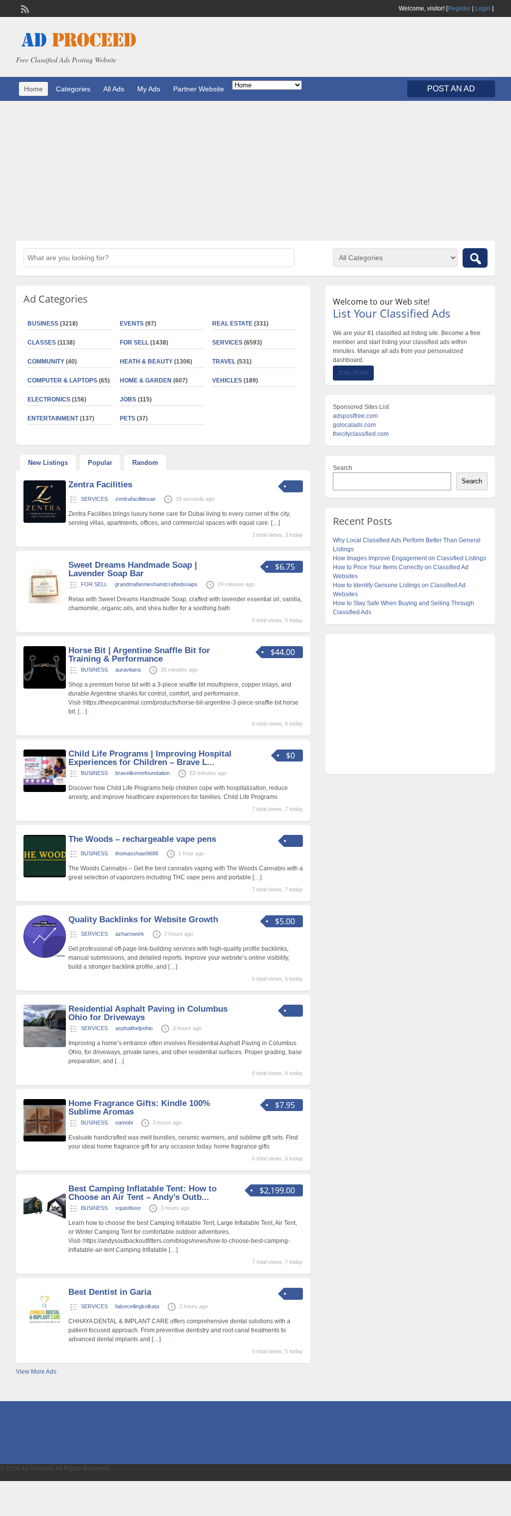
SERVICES (227, 342)
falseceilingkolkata (137, 1306)
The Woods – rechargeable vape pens (142, 839)
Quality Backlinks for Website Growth (143, 919)
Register (459, 8)
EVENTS (132, 323)
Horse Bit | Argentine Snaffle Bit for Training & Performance (139, 655)
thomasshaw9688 (136, 853)
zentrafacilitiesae (135, 499)
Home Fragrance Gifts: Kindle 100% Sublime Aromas (139, 1108)
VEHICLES (227, 380)
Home (33, 89)
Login (483, 8)
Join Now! (353, 373)
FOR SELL (134, 342)
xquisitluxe (128, 1208)
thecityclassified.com (361, 433)
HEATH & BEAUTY (146, 361)
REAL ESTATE (232, 323)
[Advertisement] (255, 170)
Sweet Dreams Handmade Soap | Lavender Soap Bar (132, 569)
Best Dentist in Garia (109, 1292)
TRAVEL (224, 361)
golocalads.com (354, 424)
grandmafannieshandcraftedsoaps (156, 584)
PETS (127, 418)
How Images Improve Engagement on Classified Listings (409, 558)
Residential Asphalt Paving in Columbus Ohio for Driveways (148, 1013)
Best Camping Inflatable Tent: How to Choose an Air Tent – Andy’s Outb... (142, 1193)
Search (342, 467)
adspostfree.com (355, 415)
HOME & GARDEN (146, 380)
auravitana (128, 670)
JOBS (128, 399)
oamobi (124, 1123)
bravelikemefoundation (142, 773)
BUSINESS (94, 670)
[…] (275, 522)
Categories (73, 89)
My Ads (148, 89)
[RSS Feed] (24, 8)
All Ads (113, 89)
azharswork (129, 934)
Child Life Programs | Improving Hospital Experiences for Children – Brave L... (150, 758)
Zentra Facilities (100, 484)
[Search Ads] (475, 258)
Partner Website (198, 89)
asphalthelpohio (134, 1028)
